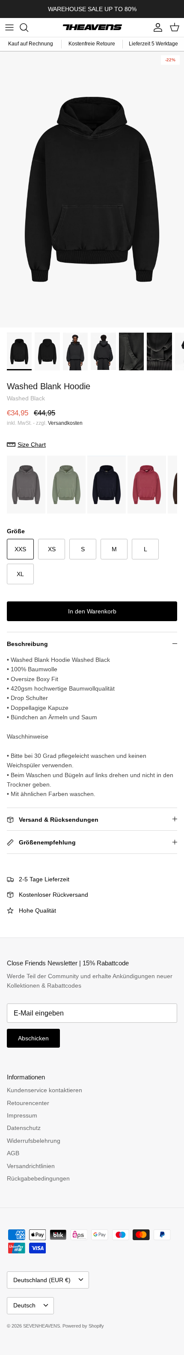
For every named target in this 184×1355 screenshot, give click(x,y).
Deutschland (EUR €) (42, 1280)
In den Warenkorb (92, 611)
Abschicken (33, 1038)
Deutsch (24, 1305)
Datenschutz (24, 1127)
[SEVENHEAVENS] (92, 27)
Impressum (22, 1115)
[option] (92, 189)
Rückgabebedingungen (38, 1178)
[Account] (155, 27)
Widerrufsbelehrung (33, 1140)
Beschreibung (27, 643)
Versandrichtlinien (31, 1166)
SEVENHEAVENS (41, 1325)
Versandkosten (65, 423)
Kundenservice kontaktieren (44, 1090)
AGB (13, 1153)
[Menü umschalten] (9, 27)
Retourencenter (28, 1103)
